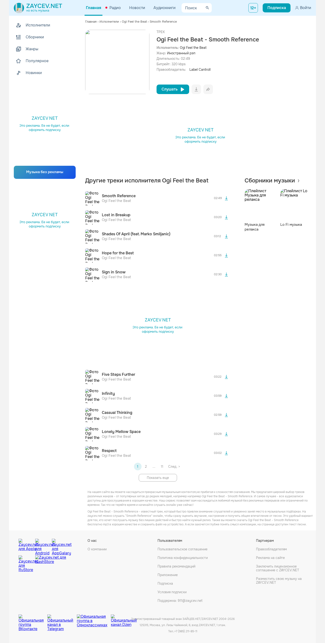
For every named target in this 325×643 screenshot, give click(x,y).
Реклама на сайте (270, 558)
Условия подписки (172, 592)
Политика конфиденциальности (183, 558)
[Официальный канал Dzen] (124, 619)
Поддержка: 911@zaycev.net (180, 601)
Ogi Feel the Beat (193, 47)
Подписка (165, 583)
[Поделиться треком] (208, 89)
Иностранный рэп (181, 53)
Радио (115, 7)
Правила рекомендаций (176, 566)
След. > (174, 466)
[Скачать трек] (226, 198)
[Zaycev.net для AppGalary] (59, 546)
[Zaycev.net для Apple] (26, 546)
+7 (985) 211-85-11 (185, 631)
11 (162, 466)
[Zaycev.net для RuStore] (26, 563)
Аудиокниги (164, 7)
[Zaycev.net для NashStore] (50, 563)
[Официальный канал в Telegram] (62, 619)
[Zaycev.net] (38, 8)
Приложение (168, 575)
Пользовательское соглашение (182, 549)
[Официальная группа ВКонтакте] (33, 619)
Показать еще (158, 478)
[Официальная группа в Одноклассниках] (94, 619)
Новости (137, 7)
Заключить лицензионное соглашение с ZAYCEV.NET (277, 568)
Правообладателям (271, 549)
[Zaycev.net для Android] (42, 546)
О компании (97, 549)
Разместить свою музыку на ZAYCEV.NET (279, 580)
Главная (93, 7)
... (154, 466)
